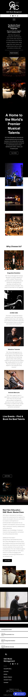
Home (5, 666)
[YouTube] (13, 16)
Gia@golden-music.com (14, 689)
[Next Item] (25, 606)
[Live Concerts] (10, 671)
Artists (5, 674)
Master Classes (8, 677)
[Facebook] (10, 16)
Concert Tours (8, 680)
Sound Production (8, 668)
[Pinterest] (15, 16)
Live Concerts (6, 671)
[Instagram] (17, 16)
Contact (6, 682)
